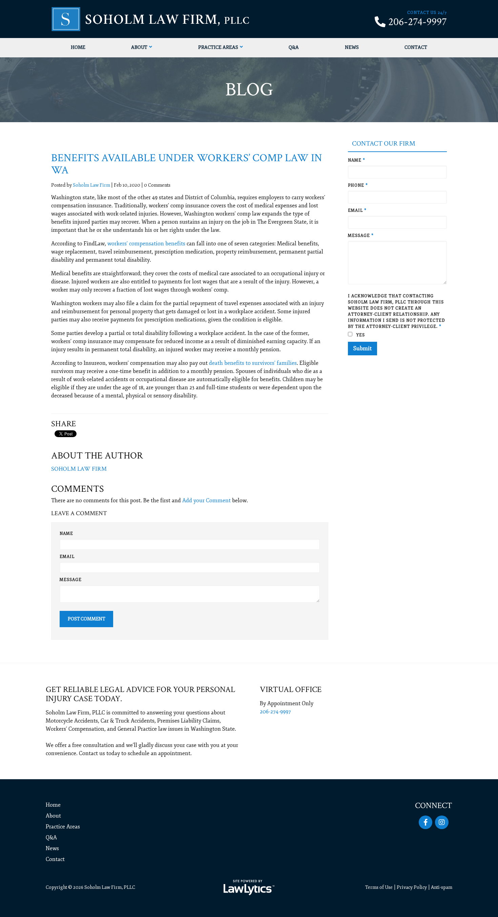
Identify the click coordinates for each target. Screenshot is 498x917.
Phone (358, 185)
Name (66, 533)
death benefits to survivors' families (253, 363)
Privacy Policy (412, 887)
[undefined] (442, 822)
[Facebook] (425, 822)
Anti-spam (441, 887)
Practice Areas (218, 47)
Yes (360, 335)
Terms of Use (379, 887)
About (139, 47)
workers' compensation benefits (146, 243)
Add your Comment (206, 500)
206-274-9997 (417, 22)
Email (67, 556)
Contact (415, 47)
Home (78, 47)
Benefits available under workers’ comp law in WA (186, 164)
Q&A (294, 47)
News (352, 47)
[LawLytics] (249, 887)
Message (71, 579)
